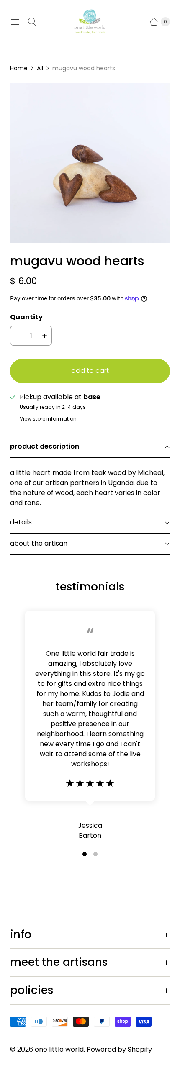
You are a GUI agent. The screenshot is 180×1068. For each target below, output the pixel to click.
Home (19, 68)
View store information (48, 419)
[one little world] (90, 22)
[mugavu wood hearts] (90, 163)
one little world (59, 1049)
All (40, 68)
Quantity (26, 317)
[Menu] (15, 22)
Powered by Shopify (119, 1049)
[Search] (31, 22)
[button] (90, 447)
